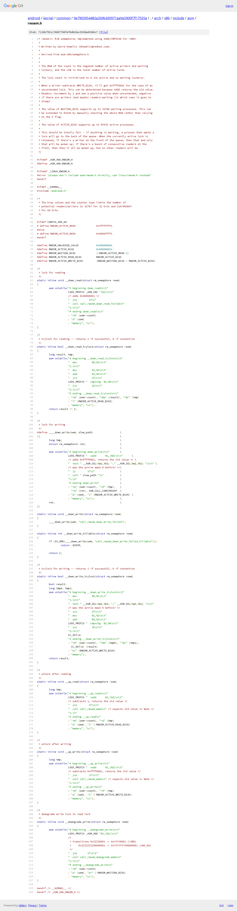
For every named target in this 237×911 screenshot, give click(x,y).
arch (157, 18)
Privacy (32, 905)
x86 (167, 18)
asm (190, 18)
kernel (48, 18)
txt (221, 905)
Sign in (229, 6)
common (63, 18)
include (178, 18)
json (230, 905)
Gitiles (22, 905)
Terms (43, 905)
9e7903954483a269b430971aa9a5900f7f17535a (110, 18)
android (34, 18)
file (104, 32)
